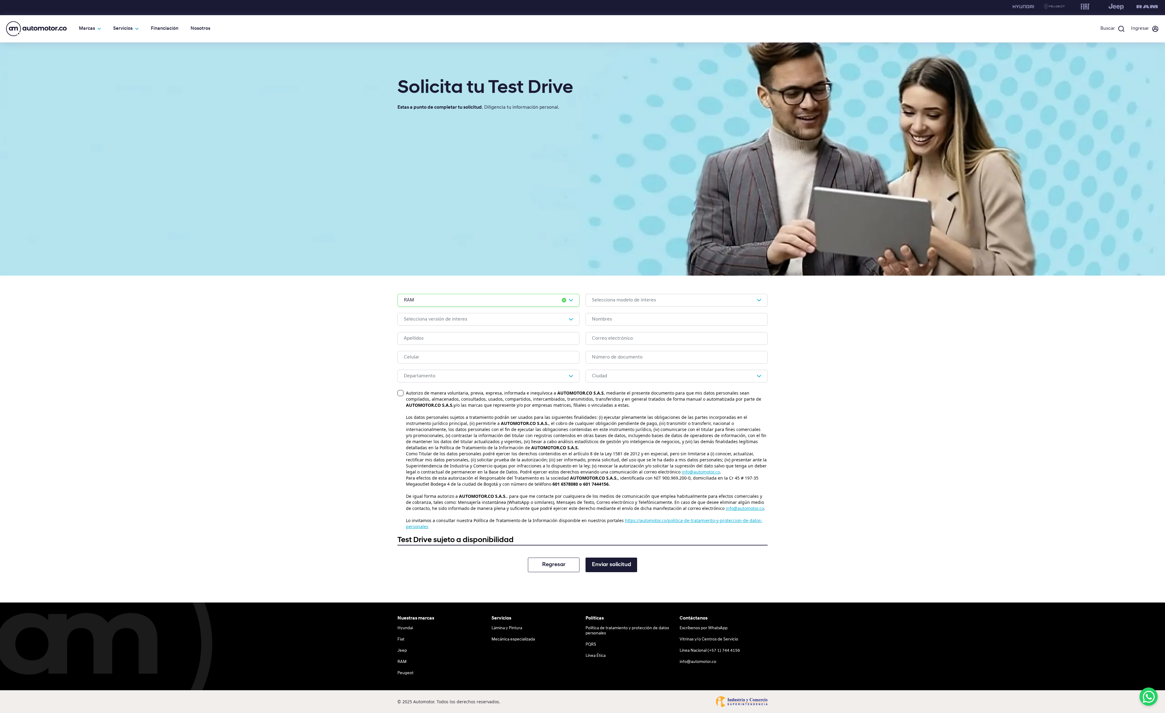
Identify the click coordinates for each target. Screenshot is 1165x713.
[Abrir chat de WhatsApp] (1149, 697)
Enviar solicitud (611, 565)
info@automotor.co (701, 472)
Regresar (554, 565)
